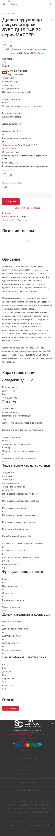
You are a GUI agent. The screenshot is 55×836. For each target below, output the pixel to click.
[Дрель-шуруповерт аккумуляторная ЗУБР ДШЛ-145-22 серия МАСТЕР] (27, 51)
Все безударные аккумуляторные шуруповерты (25, 166)
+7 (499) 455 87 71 (15, 734)
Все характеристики (12, 113)
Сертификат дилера (17, 71)
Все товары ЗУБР (10, 163)
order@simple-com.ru (36, 734)
